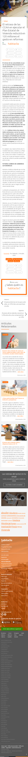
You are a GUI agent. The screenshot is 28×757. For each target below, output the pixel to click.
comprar (4, 515)
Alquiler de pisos (4, 659)
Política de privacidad (13, 746)
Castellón (10, 636)
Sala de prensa (4, 551)
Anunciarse (4, 604)
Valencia (3, 636)
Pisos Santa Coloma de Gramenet (8, 739)
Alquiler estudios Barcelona (7, 660)
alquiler (5, 512)
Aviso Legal (4, 746)
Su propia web (4, 606)
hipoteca (16, 520)
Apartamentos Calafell (5, 677)
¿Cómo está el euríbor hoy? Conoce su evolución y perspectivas (13, 399)
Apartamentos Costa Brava (6, 642)
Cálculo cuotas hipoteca (7, 591)
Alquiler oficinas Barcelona (6, 664)
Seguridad (8, 747)
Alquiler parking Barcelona (6, 666)
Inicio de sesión (5, 555)
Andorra (21, 635)
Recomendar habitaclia (6, 568)
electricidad (4, 520)
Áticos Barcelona (4, 647)
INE (25, 523)
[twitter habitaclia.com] (2, 614)
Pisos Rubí (3, 726)
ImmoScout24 (15, 751)
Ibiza (15, 635)
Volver (6, 21)
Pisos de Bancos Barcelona (6, 657)
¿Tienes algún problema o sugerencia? (12, 629)
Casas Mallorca (4, 685)
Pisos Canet (3, 703)
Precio (14, 526)
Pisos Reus (3, 718)
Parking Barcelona (5, 651)
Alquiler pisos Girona (5, 668)
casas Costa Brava (4, 679)
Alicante (16, 636)
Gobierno (10, 520)
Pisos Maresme (4, 653)
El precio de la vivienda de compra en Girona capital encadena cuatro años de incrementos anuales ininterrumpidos (13, 352)
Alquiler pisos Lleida (5, 670)
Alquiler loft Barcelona (5, 662)
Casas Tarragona (4, 687)
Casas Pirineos (4, 644)
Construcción (9, 517)
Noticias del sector (5, 549)
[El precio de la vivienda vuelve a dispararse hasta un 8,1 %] (14, 432)
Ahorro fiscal (4, 595)
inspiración (6, 526)
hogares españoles (20, 523)
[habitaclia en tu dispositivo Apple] (6, 623)
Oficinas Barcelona (5, 698)
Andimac (8, 259)
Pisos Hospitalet (4, 709)
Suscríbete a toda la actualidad (14, 484)
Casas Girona (3, 683)
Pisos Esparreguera (5, 692)
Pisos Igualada (4, 711)
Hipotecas (6, 523)
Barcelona (3, 633)
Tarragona (16, 633)
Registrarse (4, 557)
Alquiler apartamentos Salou (7, 655)
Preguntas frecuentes (6, 547)
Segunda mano (4, 578)
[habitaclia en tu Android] (17, 623)
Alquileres (13, 513)
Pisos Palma (3, 715)
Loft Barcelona (4, 649)
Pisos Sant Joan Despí (5, 731)
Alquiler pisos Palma (5, 672)
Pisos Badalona (4, 700)
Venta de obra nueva (5, 741)
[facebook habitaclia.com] (5, 614)
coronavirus (15, 517)
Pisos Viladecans (4, 737)
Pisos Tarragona (4, 735)
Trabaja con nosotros (6, 566)
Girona (9, 633)
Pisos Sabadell (4, 728)
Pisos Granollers (4, 707)
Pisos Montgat (4, 724)
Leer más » (21, 371)
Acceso (3, 608)
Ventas (19, 527)
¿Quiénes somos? (5, 544)
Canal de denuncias (16, 747)
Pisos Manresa (4, 720)
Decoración (21, 517)
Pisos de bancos (5, 585)
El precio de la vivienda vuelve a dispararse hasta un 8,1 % (11, 443)
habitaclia (13, 43)
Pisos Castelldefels (5, 688)
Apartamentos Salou (5, 645)
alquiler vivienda (21, 513)
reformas (16, 261)
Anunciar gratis (4, 559)
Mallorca (3, 635)
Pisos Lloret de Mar (5, 713)
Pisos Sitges (3, 733)
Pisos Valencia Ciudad (5, 705)
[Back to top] (24, 753)
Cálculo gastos (4, 593)
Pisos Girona (3, 694)
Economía (6, 253)
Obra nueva (4, 576)
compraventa (11, 515)
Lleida (22, 633)
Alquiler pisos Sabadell (5, 675)
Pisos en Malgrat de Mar (6, 640)
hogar (13, 523)
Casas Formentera (5, 681)
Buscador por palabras (6, 583)
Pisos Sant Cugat (4, 730)
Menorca (10, 635)
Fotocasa (3, 751)
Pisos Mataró (3, 722)
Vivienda (5, 530)
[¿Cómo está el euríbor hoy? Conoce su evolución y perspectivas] (14, 388)
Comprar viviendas (5, 690)
